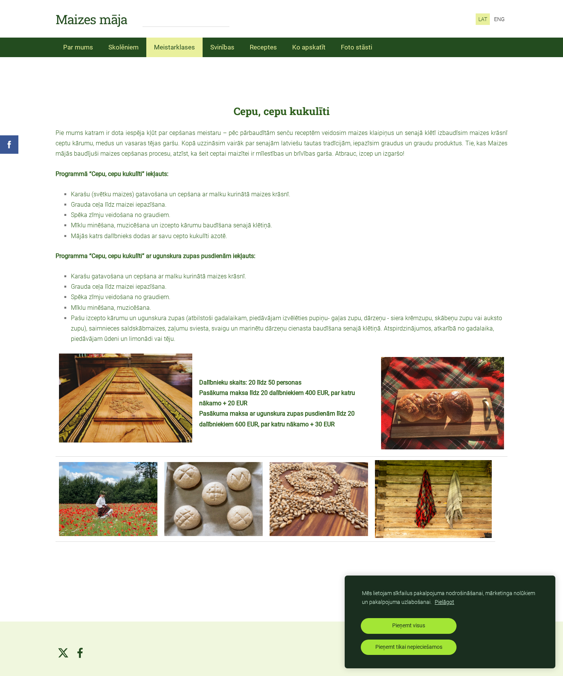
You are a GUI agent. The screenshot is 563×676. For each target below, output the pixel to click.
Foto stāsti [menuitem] (356, 47)
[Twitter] (63, 653)
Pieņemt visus (408, 625)
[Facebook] (80, 653)
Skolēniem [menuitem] (123, 47)
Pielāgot (444, 602)
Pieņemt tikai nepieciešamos (408, 647)
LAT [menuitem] (482, 19)
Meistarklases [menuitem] (174, 47)
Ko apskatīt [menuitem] (309, 47)
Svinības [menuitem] (222, 47)
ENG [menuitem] (499, 19)
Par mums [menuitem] (78, 47)
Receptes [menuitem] (263, 47)
